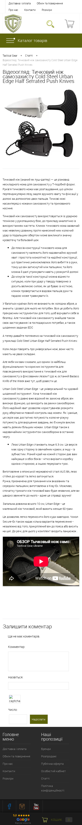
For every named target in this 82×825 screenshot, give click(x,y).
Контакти (30, 10)
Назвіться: (15, 677)
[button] (50, 23)
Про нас (13, 10)
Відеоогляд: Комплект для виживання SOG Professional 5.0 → (35, 608)
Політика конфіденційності (52, 788)
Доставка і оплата (20, 3)
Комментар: (16, 647)
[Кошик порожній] (69, 23)
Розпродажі (48, 756)
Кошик (60, 820)
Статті (45, 778)
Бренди (46, 749)
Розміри (47, 10)
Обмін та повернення (50, 3)
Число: (12, 710)
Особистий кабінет (53, 771)
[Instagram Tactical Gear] (22, 806)
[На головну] (13, 23)
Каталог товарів (32, 40)
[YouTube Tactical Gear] (36, 806)
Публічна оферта (52, 764)
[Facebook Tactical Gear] (9, 806)
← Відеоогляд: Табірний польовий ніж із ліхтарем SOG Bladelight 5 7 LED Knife (40, 594)
